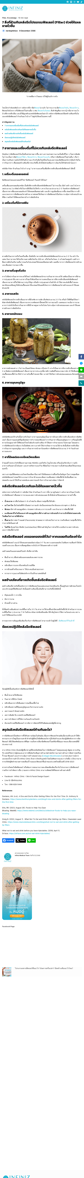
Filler (4, 18)
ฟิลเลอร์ (37, 108)
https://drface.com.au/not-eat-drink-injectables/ (29, 833)
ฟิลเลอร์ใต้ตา (21, 157)
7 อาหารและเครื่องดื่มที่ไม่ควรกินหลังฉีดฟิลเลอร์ (22, 125)
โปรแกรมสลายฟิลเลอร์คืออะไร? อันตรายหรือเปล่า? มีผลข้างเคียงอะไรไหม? (44, 968)
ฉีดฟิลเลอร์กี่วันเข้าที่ (66, 621)
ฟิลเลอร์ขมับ (64, 108)
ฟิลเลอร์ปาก (32, 157)
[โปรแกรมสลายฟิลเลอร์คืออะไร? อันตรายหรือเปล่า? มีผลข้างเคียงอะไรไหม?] (6, 971)
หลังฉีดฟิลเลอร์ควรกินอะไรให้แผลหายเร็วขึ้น (20, 129)
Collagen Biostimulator (51, 756)
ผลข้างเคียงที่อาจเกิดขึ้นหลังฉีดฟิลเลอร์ (19, 133)
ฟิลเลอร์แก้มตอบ (44, 110)
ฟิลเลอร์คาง (74, 108)
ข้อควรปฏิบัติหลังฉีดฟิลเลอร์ (15, 137)
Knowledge (12, 18)
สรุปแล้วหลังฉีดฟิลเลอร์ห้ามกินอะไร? (18, 141)
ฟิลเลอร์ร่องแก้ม (44, 157)
